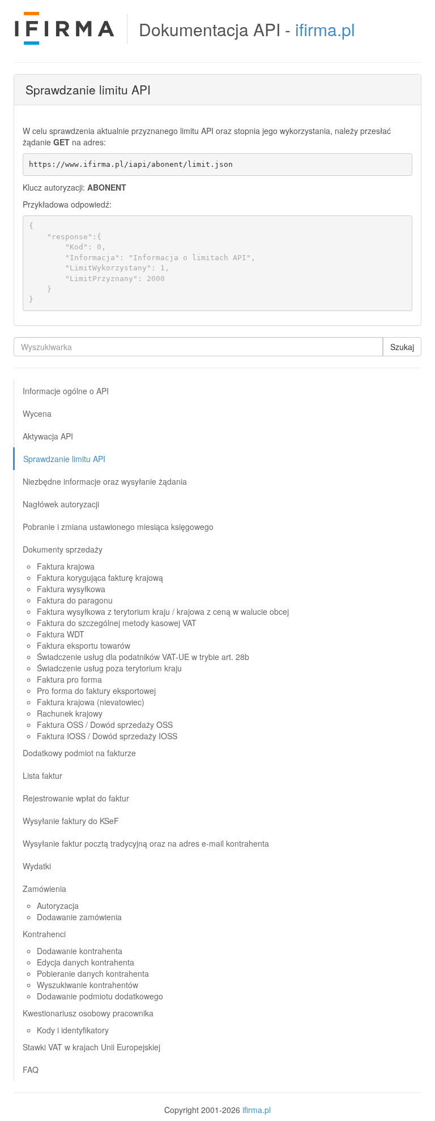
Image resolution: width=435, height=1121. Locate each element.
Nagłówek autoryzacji (61, 504)
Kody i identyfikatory (73, 1030)
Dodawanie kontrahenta (79, 950)
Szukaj (402, 346)
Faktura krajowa (66, 566)
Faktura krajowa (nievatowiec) (90, 702)
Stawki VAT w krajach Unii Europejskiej (91, 1047)
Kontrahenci (44, 933)
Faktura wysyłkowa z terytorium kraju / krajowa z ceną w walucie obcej (163, 611)
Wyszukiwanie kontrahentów (87, 984)
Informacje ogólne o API (66, 390)
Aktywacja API (48, 436)
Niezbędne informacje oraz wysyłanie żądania (105, 481)
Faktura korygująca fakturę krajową (100, 577)
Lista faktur (42, 775)
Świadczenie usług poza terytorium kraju (109, 668)
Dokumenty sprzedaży (63, 549)
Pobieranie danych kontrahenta (93, 973)
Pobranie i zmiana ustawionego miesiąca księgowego (118, 526)
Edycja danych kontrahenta (85, 962)
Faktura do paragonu (75, 600)
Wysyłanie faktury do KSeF (71, 820)
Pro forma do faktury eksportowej (96, 690)
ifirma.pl (325, 29)
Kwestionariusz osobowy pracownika (88, 1013)
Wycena (37, 413)
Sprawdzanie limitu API (64, 458)
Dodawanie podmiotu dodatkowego (100, 996)
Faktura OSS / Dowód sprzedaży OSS (105, 724)
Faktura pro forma (69, 679)
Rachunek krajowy (70, 713)
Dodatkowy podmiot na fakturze (79, 752)
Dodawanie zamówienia (79, 916)
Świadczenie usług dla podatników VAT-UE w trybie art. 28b (143, 656)
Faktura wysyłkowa (71, 588)
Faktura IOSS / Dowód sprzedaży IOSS (107, 735)
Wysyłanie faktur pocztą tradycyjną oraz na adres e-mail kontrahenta (146, 843)
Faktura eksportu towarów (83, 645)
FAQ (31, 1069)
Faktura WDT (60, 634)
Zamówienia (44, 888)
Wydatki (37, 866)
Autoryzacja (58, 905)
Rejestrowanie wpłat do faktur (76, 798)
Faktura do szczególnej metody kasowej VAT (117, 622)
